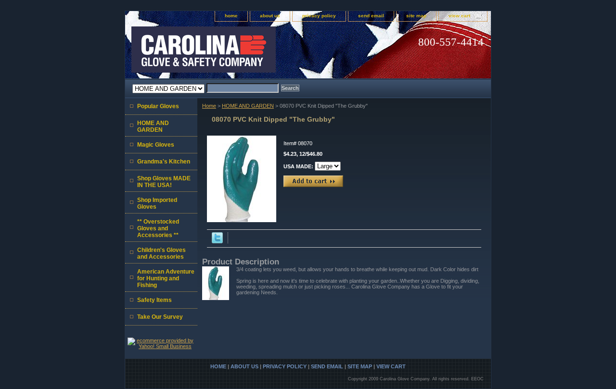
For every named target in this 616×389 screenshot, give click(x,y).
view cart (459, 15)
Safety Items (154, 300)
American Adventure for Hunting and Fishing (165, 278)
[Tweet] (217, 241)
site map (416, 15)
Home (209, 106)
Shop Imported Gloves (157, 203)
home (231, 15)
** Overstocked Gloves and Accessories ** (158, 228)
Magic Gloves (155, 144)
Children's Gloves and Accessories (161, 253)
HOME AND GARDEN (248, 106)
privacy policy (319, 15)
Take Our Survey (160, 317)
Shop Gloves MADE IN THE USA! (164, 181)
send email (371, 15)
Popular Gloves (158, 106)
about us (270, 15)
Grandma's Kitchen (163, 161)
